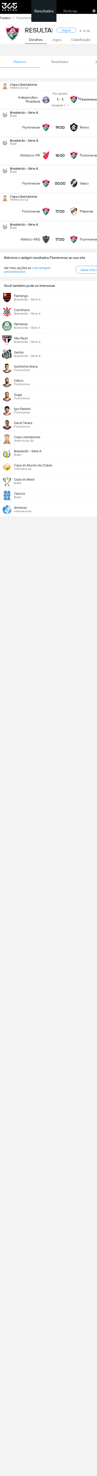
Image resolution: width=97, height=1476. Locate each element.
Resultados (43, 11)
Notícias (70, 11)
